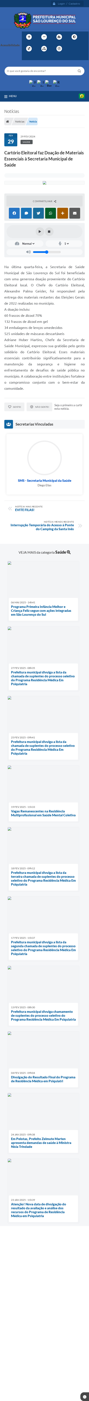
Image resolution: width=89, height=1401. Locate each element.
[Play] (40, 231)
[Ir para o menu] (81, 48)
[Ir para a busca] (26, 57)
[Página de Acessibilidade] (59, 48)
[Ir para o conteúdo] (71, 48)
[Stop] (49, 231)
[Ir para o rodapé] (35, 57)
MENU (13, 95)
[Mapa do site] (44, 48)
